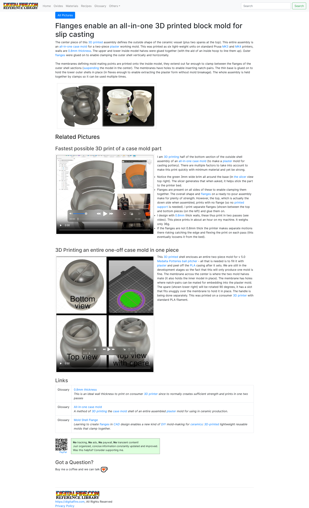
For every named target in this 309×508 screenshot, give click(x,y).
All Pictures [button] (65, 15)
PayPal (63, 452)
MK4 (238, 46)
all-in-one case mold (73, 46)
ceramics (196, 424)
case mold (120, 411)
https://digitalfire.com (70, 501)
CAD (117, 424)
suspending (91, 68)
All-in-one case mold (88, 407)
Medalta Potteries (169, 261)
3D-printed (211, 424)
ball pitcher (189, 261)
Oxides (58, 6)
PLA (192, 265)
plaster (114, 46)
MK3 (225, 46)
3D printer (240, 295)
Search (299, 6)
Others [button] (113, 6)
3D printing (171, 156)
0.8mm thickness (79, 51)
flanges (60, 55)
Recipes (86, 6)
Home (47, 6)
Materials (72, 6)
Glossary (100, 6)
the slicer (240, 177)
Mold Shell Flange (86, 420)
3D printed (95, 42)
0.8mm (180, 215)
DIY (163, 424)
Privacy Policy (64, 506)
